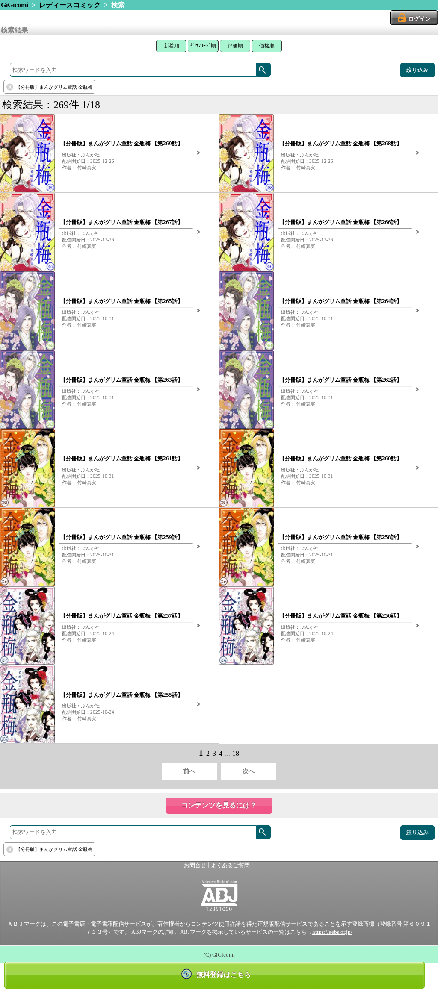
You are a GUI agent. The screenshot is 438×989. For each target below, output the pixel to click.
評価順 (235, 46)
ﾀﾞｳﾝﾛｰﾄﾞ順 (203, 46)
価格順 (267, 46)
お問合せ (195, 865)
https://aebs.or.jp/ (332, 932)
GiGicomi (14, 5)
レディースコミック (70, 5)
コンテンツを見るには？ (219, 805)
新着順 (171, 46)
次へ (249, 771)
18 (235, 753)
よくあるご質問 (230, 865)
